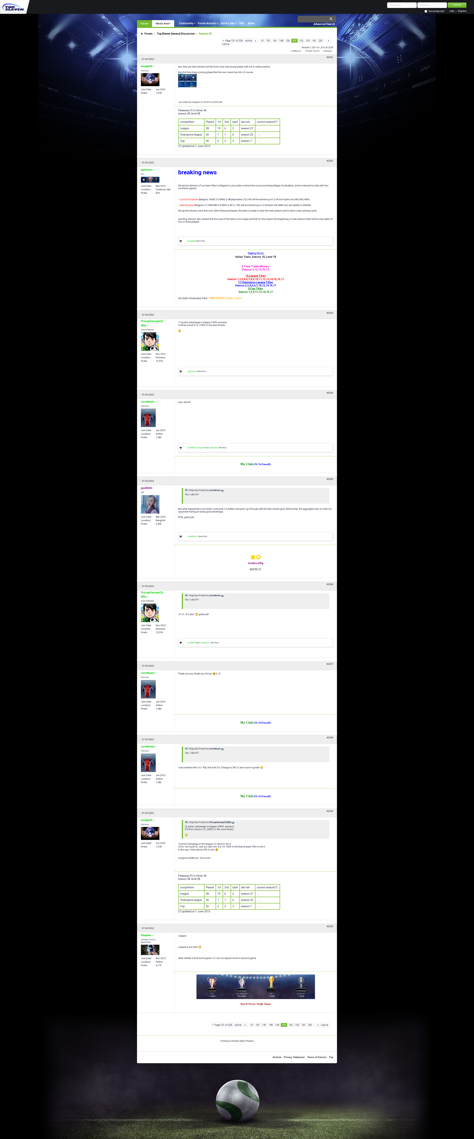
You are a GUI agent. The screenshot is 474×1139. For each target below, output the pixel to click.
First (250, 40)
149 (281, 40)
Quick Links (228, 23)
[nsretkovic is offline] (148, 418)
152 (301, 40)
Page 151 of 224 (234, 40)
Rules (251, 23)
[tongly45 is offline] (150, 79)
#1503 (330, 313)
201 (321, 40)
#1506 (330, 584)
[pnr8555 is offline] (150, 504)
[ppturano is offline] (150, 180)
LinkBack (295, 51)
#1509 (330, 811)
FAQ (241, 23)
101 (268, 40)
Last (224, 44)
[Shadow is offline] (150, 950)
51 (262, 40)
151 (294, 40)
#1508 (330, 737)
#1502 (330, 161)
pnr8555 (191, 447)
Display (327, 51)
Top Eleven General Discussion (176, 33)
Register (462, 11)
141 (275, 40)
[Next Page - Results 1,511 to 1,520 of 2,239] (328, 41)
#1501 (330, 57)
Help (452, 11)
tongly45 (192, 241)
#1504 (330, 393)
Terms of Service (316, 1057)
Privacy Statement (294, 1057)
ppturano (192, 371)
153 (308, 40)
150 (288, 40)
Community (186, 23)
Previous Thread (229, 1041)
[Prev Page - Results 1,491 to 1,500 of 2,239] (255, 41)
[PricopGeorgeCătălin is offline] (150, 341)
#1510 (330, 926)
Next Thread (246, 1041)
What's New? (163, 23)
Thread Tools (311, 51)
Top (331, 1057)
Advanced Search (324, 24)
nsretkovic (193, 536)
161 (314, 40)
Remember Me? (437, 11)
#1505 (330, 479)
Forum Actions (207, 23)
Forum (144, 23)
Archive (277, 1057)
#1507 (330, 664)
